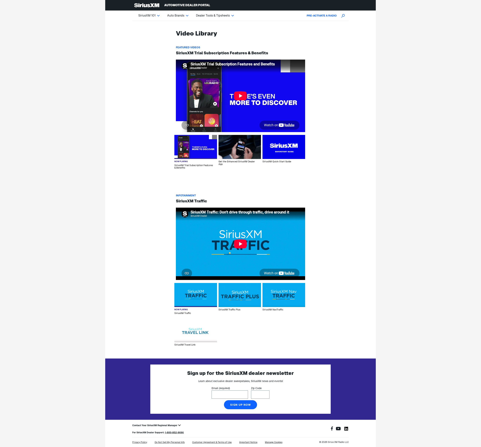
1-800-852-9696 (174, 432)
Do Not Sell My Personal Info (170, 442)
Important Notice (248, 442)
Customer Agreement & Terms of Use (212, 442)
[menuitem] (152, 15)
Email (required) (221, 388)
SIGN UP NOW (240, 404)
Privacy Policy (139, 442)
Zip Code (256, 388)
